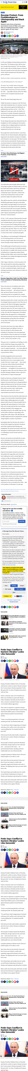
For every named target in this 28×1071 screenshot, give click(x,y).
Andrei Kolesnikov (9, 32)
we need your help (10, 564)
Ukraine (16, 789)
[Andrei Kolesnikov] (2, 33)
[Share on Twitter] (4, 36)
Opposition (13, 504)
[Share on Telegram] (7, 36)
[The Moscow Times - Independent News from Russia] (9, 2)
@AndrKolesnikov (7, 500)
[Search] (24, 2)
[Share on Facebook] (2, 36)
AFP (3, 656)
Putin (11, 789)
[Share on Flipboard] (15, 36)
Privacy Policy (14, 524)
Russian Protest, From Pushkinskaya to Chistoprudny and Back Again (12, 18)
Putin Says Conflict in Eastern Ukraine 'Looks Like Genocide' (12, 651)
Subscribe (21, 521)
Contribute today (23, 7)
